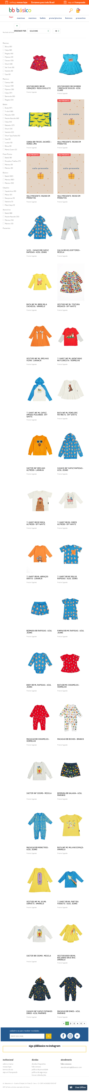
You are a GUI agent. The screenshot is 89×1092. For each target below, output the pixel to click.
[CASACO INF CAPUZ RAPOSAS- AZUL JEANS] (70, 446)
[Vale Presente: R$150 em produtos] (70, 174)
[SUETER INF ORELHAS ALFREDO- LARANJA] (40, 446)
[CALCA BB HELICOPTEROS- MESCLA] (70, 228)
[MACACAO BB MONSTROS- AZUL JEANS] (40, 825)
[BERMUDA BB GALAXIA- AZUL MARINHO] (70, 771)
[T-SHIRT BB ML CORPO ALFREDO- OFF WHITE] (70, 500)
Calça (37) (8, 93)
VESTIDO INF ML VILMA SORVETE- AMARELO (36, 902)
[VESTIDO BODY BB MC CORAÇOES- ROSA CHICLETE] (40, 64)
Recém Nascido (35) (12, 217)
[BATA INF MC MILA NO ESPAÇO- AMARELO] (70, 825)
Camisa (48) (9, 82)
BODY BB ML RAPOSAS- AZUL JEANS (39, 686)
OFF (11, 17)
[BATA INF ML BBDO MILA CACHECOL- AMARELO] (40, 282)
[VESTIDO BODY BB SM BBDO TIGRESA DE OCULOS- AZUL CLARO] (70, 64)
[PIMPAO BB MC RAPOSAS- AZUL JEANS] (70, 608)
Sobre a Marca (8, 1064)
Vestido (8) (9, 71)
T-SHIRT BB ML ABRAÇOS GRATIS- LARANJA (37, 577)
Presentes (81, 18)
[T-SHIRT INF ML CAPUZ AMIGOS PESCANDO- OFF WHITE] (40, 390)
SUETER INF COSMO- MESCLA (39, 793)
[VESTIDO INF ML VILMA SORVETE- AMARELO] (40, 879)
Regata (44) (9, 53)
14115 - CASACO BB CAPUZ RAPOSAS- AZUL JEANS (38, 251)
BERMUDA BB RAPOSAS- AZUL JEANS (39, 632)
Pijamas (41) (9, 57)
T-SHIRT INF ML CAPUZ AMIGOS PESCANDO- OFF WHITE (37, 415)
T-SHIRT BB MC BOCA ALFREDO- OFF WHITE (36, 523)
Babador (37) (9, 125)
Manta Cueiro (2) (11, 149)
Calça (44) (8, 122)
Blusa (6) (8, 146)
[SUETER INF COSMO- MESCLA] (40, 771)
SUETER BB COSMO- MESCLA (39, 956)
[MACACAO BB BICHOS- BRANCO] (70, 717)
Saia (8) (8, 74)
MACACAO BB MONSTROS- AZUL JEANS (38, 848)
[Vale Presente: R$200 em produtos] (40, 174)
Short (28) (9, 64)
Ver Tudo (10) (9, 67)
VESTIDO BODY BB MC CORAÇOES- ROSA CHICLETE (39, 87)
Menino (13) (9, 223)
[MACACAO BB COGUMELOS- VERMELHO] (40, 717)
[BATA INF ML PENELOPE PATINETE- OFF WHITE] (70, 390)
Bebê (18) (8, 158)
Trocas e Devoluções (39, 1075)
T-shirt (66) (9, 111)
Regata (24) (9, 100)
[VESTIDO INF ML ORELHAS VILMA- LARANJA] (40, 336)
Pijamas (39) (9, 89)
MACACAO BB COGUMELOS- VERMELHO (38, 740)
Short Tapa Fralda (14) (12, 136)
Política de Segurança (39, 1072)
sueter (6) (8, 142)
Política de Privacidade (40, 1069)
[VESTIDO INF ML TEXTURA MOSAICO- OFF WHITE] (70, 282)
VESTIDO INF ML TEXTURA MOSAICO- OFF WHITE (68, 305)
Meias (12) (8, 195)
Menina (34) (9, 220)
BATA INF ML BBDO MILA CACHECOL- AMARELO (37, 305)
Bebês (43, 18)
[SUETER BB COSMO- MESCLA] (40, 933)
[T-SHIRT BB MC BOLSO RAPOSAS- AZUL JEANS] (70, 554)
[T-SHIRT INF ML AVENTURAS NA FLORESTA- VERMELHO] (70, 336)
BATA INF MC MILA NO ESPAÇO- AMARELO (70, 848)
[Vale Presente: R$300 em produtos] (70, 119)
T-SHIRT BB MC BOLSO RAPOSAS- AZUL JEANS (67, 577)
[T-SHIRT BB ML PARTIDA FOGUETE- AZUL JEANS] (70, 879)
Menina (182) (9, 179)
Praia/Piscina (55, 18)
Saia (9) (8, 139)
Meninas (21, 18)
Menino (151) (9, 183)
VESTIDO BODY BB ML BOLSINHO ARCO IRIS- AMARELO (66, 958)
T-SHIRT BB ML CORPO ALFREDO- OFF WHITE (67, 523)
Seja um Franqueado (10, 1072)
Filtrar (17, 26)
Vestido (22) (9, 132)
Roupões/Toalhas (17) (13, 161)
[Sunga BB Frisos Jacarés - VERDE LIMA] (40, 119)
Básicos (68, 18)
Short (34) (8, 129)
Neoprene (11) (10, 198)
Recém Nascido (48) (12, 118)
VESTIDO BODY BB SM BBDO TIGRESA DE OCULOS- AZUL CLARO (69, 88)
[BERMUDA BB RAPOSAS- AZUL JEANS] (40, 608)
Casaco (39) (9, 86)
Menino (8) (9, 168)
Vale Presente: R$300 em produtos (69, 143)
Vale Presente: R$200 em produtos (38, 197)
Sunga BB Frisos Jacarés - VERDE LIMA (39, 143)
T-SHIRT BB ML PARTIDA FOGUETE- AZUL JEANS (68, 902)
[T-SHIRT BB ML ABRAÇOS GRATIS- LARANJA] (40, 554)
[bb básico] (20, 10)
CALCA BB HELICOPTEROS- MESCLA (68, 251)
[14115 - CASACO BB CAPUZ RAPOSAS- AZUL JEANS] (40, 228)
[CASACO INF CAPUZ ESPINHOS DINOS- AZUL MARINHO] (40, 989)
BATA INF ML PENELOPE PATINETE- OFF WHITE (67, 414)
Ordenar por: (20, 31)
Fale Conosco (36, 1067)
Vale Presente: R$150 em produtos (68, 197)
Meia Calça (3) (10, 205)
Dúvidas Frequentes (39, 1064)
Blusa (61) (8, 46)
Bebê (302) (9, 176)
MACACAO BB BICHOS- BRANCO (70, 739)
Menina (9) (9, 164)
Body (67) (8, 108)
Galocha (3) (9, 201)
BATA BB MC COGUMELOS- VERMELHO (68, 686)
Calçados (6, 188)
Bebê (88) (8, 213)
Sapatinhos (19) (10, 191)
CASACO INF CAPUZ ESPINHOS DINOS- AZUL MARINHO (39, 1012)
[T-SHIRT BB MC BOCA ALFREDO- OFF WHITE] (40, 500)
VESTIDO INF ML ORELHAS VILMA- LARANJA (38, 359)
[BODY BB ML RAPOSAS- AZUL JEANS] (40, 662)
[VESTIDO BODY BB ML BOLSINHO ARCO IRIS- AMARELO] (70, 933)
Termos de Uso (8, 1069)
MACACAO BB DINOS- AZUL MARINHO (68, 1012)
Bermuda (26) (10, 96)
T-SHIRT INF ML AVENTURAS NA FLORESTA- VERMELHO (69, 359)
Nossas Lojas (7, 1067)
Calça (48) (8, 50)
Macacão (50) (9, 115)
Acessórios (7, 210)
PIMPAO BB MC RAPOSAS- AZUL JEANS (70, 632)
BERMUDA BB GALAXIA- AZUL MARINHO (69, 794)
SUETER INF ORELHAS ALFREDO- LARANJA (36, 469)
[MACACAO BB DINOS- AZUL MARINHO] (70, 989)
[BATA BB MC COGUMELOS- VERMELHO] (70, 662)
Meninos (33, 18)
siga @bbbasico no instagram (44, 1045)
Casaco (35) (9, 60)
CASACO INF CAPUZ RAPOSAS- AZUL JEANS (70, 469)
